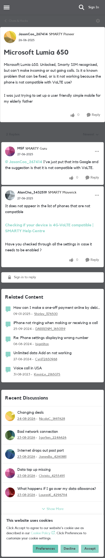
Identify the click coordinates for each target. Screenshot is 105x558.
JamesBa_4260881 (52, 457)
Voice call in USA (27, 368)
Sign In (93, 7)
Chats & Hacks (18, 20)
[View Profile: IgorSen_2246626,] (10, 435)
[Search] (81, 7)
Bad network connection (37, 432)
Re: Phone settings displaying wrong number (50, 338)
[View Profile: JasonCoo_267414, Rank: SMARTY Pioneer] (10, 37)
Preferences (45, 548)
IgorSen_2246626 (52, 437)
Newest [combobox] (91, 135)
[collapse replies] (52, 144)
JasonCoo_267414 (33, 34)
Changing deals (30, 412)
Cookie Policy (40, 533)
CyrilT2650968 (46, 359)
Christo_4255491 (52, 476)
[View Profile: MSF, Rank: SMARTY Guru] (10, 151)
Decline (69, 548)
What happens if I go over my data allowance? (56, 489)
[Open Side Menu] (6, 7)
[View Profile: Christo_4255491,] (10, 473)
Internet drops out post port (40, 450)
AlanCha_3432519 (32, 192)
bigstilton (42, 344)
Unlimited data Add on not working (42, 353)
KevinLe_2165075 (47, 374)
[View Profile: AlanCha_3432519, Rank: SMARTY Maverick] (10, 195)
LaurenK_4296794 (53, 495)
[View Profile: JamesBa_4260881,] (10, 454)
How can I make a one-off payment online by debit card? (56, 308)
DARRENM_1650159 (50, 329)
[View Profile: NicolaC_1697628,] (10, 416)
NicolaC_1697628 (52, 419)
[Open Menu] (97, 20)
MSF (20, 148)
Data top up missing (34, 470)
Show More (55, 509)
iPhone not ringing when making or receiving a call (55, 323)
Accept (89, 548)
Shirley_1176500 (46, 314)
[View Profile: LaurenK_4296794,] (10, 492)
